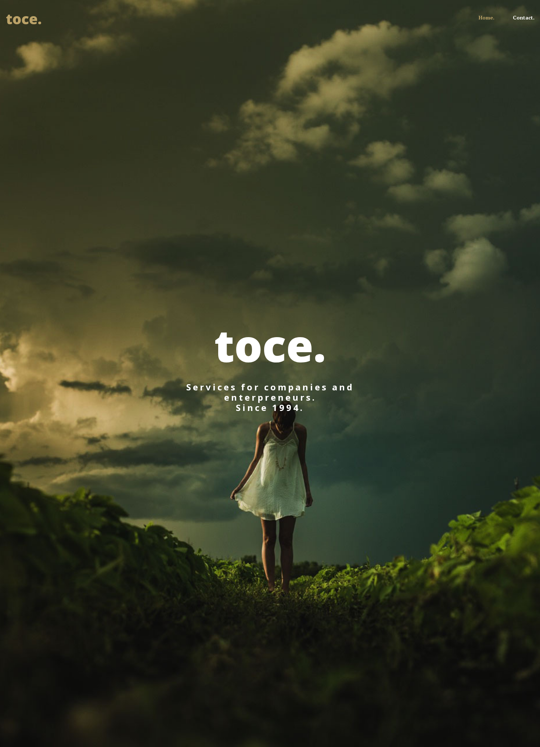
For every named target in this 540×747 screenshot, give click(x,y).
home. (486, 17)
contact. (523, 17)
